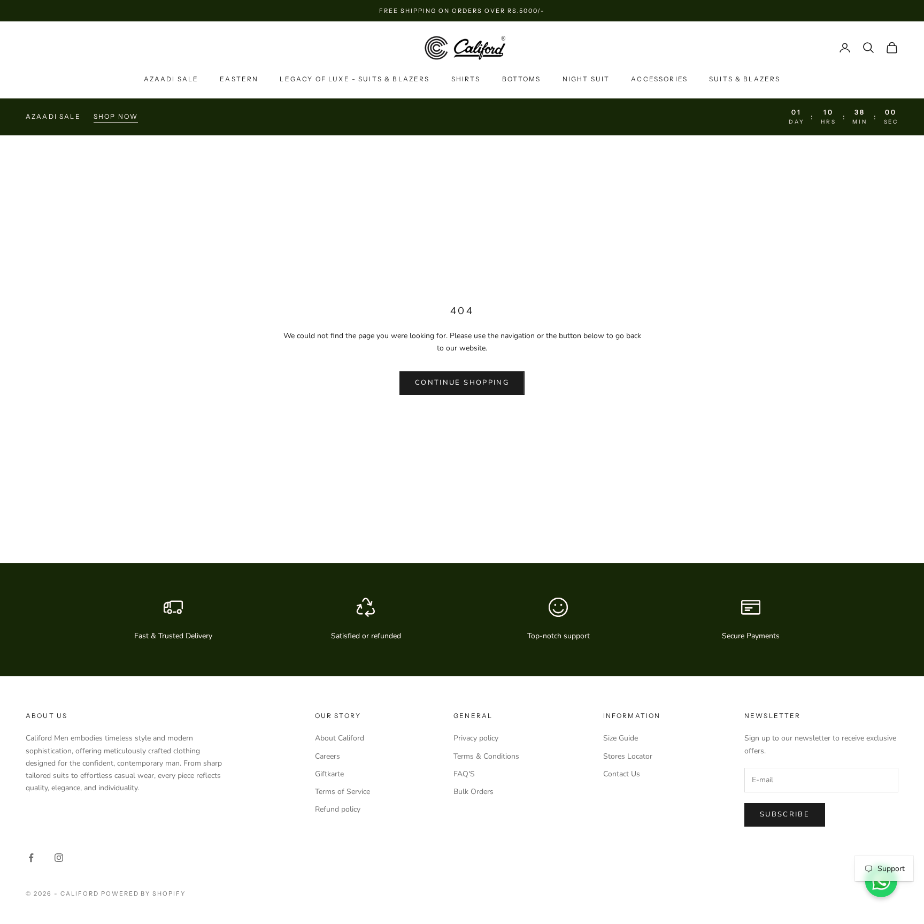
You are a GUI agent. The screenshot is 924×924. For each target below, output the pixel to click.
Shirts (466, 79)
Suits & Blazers (744, 79)
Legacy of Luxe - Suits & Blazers (354, 79)
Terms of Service (342, 791)
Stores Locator (627, 756)
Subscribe (785, 814)
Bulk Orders (473, 791)
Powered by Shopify (143, 893)
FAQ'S (464, 774)
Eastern (239, 79)
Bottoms (521, 79)
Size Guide (620, 738)
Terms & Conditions (486, 756)
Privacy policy (475, 738)
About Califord (339, 738)
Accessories (659, 79)
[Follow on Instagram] (58, 857)
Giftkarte (329, 774)
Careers (327, 756)
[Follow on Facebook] (31, 857)
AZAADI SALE (171, 79)
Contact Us (621, 774)
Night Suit (586, 79)
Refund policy (337, 809)
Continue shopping (462, 382)
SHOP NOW (116, 116)
